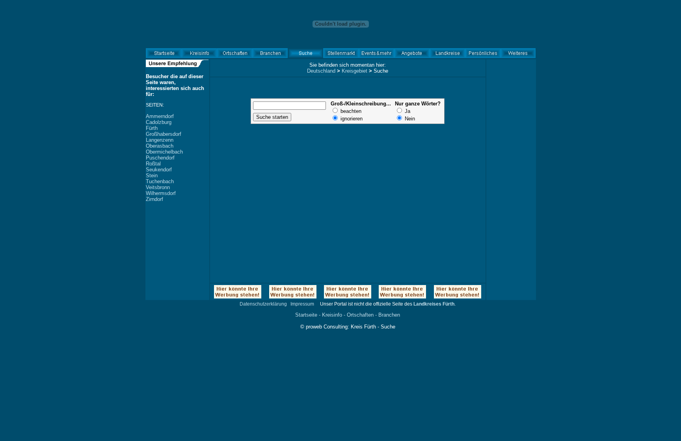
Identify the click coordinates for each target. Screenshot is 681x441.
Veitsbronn (158, 187)
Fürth (152, 128)
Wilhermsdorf (161, 193)
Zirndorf (154, 199)
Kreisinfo (332, 315)
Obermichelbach (164, 152)
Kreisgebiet (354, 71)
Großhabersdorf (163, 134)
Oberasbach (159, 146)
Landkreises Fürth (433, 304)
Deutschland (321, 71)
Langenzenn (159, 140)
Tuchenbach (160, 181)
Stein (152, 175)
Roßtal (153, 164)
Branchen (389, 315)
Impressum (302, 304)
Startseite (306, 315)
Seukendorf (159, 170)
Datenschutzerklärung (263, 304)
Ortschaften (360, 315)
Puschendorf (160, 158)
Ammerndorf (160, 116)
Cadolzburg (158, 122)
